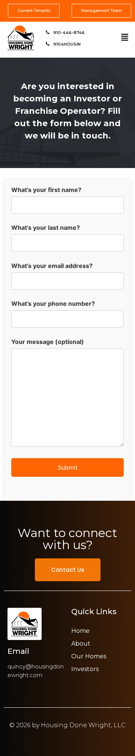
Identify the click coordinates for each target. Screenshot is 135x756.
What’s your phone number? (53, 304)
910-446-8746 (69, 32)
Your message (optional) (47, 342)
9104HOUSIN (67, 44)
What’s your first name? (46, 190)
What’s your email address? (52, 266)
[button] (124, 38)
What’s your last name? (45, 228)
